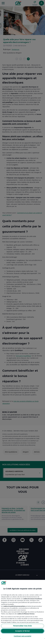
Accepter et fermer (22, 631)
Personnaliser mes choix (22, 626)
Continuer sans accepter (22, 636)
